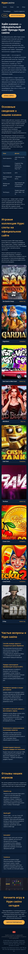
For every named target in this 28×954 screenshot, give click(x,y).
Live (18, 7)
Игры (23, 7)
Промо (5, 7)
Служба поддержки (19, 11)
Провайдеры (7, 11)
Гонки (11, 7)
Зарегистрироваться (17, 15)
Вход (4, 15)
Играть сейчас (9, 96)
